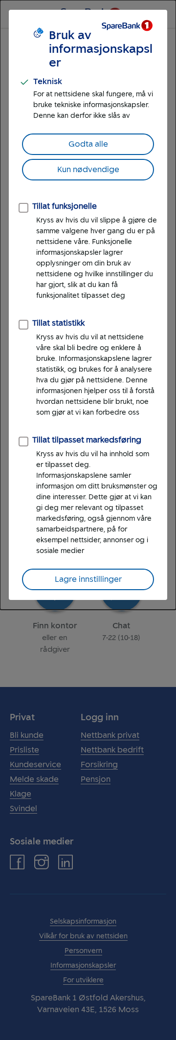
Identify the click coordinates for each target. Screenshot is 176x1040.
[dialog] (88, 305)
